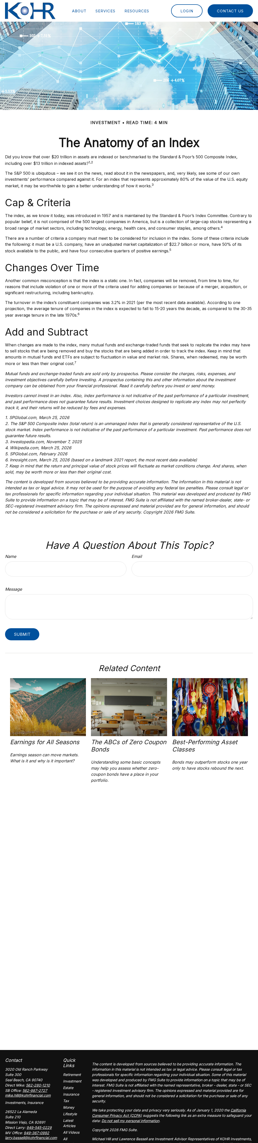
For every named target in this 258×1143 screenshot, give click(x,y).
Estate (68, 1088)
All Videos (71, 1132)
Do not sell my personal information (130, 1121)
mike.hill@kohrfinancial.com (28, 1095)
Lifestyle (70, 1114)
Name (10, 556)
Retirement (72, 1074)
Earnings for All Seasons (44, 742)
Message (13, 589)
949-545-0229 (39, 1127)
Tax (66, 1101)
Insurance (71, 1094)
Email (137, 556)
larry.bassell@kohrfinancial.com (31, 1137)
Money (68, 1107)
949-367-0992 (36, 1133)
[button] (79, 10)
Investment (72, 1081)
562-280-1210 (38, 1085)
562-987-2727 (34, 1090)
